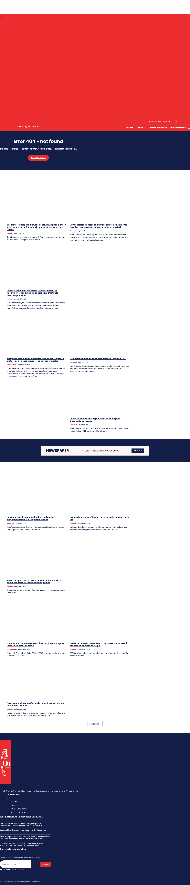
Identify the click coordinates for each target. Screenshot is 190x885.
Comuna (73, 231)
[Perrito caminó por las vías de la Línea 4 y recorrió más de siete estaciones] (37, 678)
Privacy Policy (20, 869)
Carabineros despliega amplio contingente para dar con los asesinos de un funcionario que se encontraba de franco (36, 227)
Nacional (10, 523)
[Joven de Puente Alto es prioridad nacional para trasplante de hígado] (100, 394)
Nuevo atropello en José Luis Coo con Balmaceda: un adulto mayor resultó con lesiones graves (34, 581)
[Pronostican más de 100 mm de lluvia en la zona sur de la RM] (100, 492)
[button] (176, 121)
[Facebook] (184, 121)
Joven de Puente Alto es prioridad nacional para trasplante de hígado (95, 419)
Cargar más (94, 724)
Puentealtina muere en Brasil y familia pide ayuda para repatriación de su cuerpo (36, 644)
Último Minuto (12, 365)
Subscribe (46, 864)
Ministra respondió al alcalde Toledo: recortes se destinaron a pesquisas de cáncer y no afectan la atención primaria (32, 293)
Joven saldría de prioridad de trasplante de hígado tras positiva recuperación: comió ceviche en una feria (99, 226)
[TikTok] (173, 881)
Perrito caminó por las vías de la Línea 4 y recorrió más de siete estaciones (35, 704)
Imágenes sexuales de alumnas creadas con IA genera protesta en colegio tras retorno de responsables (35, 359)
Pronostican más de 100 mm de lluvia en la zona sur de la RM (99, 518)
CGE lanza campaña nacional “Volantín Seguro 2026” (98, 358)
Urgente (10, 233)
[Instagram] (186, 121)
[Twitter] (184, 881)
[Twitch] (179, 881)
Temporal (74, 523)
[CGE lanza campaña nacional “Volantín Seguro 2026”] (100, 334)
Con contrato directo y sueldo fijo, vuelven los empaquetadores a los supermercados (30, 518)
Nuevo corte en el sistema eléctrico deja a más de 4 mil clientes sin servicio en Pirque (98, 644)
